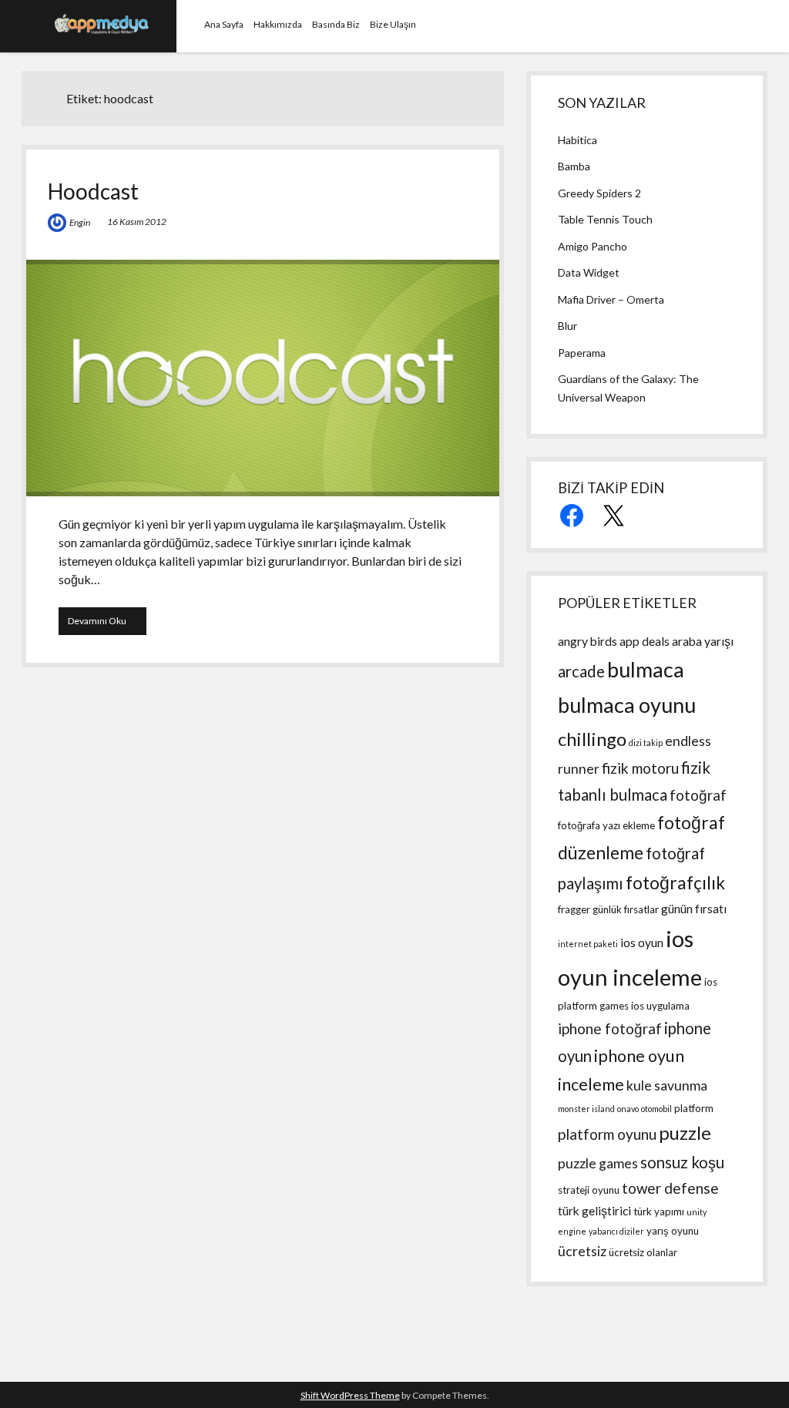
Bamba (574, 166)
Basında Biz (336, 24)
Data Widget (588, 272)
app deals (644, 641)
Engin (79, 222)
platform (693, 1108)
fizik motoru (640, 768)
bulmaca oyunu (627, 704)
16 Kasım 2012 (136, 221)
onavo (628, 1109)
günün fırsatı (694, 909)
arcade (581, 671)
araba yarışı (703, 641)
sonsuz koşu (682, 1162)
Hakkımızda (277, 24)
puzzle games (598, 1163)
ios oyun (641, 942)
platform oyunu (607, 1134)
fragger (574, 909)
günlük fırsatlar (626, 909)
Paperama (582, 352)
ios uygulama (660, 1006)
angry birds (587, 641)
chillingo (592, 739)
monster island (586, 1109)
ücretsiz (582, 1251)
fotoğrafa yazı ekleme (606, 825)
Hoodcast (93, 191)
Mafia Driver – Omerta (611, 299)
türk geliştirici (594, 1211)
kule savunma (666, 1085)
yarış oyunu (672, 1231)
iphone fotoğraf (610, 1028)
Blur (567, 325)
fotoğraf (698, 795)
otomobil (656, 1109)
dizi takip (646, 743)
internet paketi (588, 944)
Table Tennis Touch (605, 219)
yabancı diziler (616, 1231)
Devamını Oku (107, 620)
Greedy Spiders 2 (599, 193)
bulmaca (645, 669)
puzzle (685, 1132)
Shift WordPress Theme (350, 1395)
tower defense (670, 1188)
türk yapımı (658, 1211)
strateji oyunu (588, 1190)
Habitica (577, 139)
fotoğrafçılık (675, 882)
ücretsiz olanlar (643, 1252)
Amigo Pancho (592, 246)
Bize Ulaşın (393, 24)
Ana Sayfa (223, 24)
